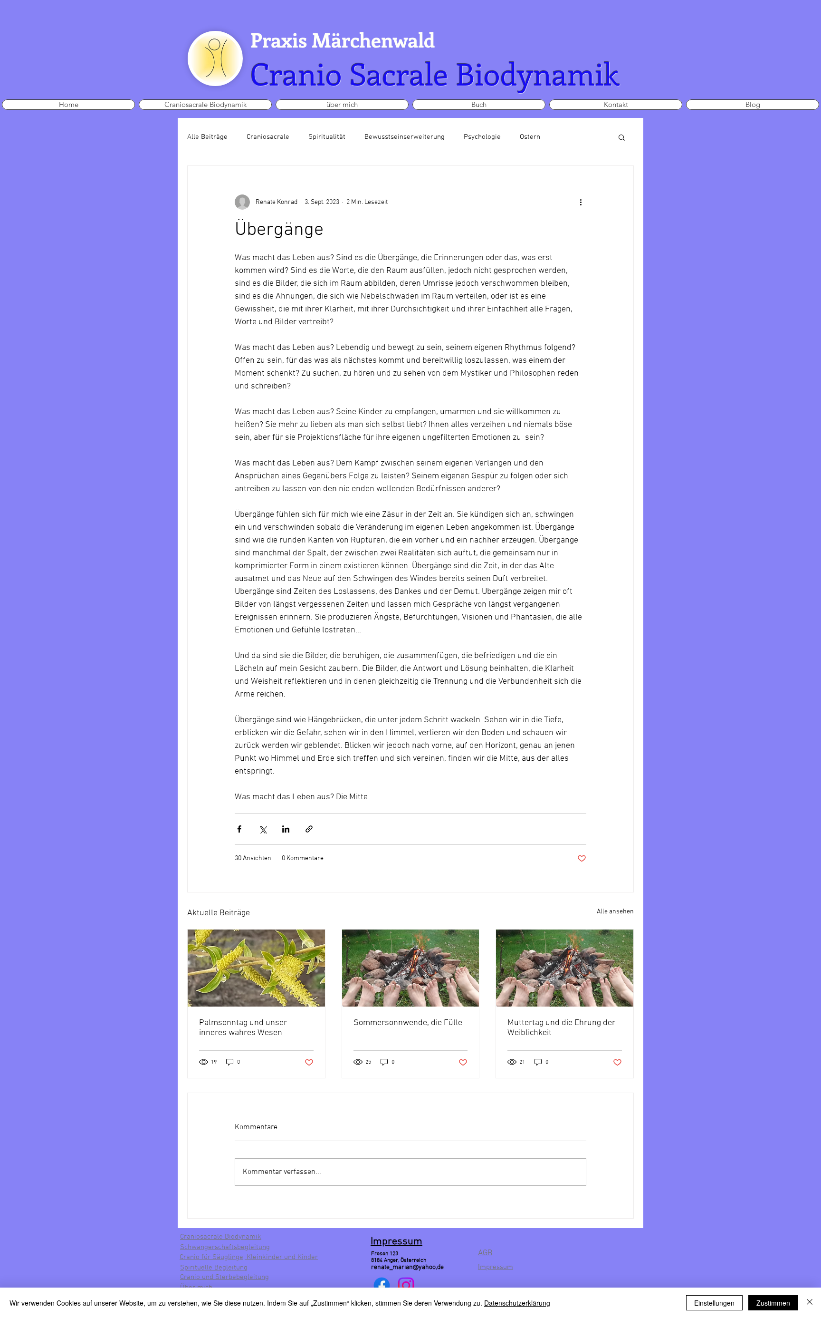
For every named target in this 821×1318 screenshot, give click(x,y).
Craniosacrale (268, 137)
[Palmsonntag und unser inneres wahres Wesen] (256, 968)
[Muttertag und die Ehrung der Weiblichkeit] (564, 968)
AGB (485, 1253)
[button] (621, 137)
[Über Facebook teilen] (239, 828)
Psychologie (482, 137)
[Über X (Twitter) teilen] (262, 828)
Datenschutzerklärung (517, 1303)
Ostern (530, 137)
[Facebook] (381, 1285)
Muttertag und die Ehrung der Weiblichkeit (561, 1028)
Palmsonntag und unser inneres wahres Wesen (243, 1028)
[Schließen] (809, 1302)
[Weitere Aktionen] (580, 202)
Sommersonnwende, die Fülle (407, 1023)
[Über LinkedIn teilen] (285, 828)
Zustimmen (773, 1303)
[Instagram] (406, 1285)
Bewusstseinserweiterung (404, 137)
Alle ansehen (615, 912)
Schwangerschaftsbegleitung (225, 1247)
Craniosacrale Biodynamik (220, 1236)
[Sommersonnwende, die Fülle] (410, 968)
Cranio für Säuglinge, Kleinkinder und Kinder (249, 1257)
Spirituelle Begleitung (214, 1267)
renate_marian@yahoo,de (407, 1267)
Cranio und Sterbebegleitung (224, 1277)
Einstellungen (714, 1303)
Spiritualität (326, 137)
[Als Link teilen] (309, 828)
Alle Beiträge (207, 137)
